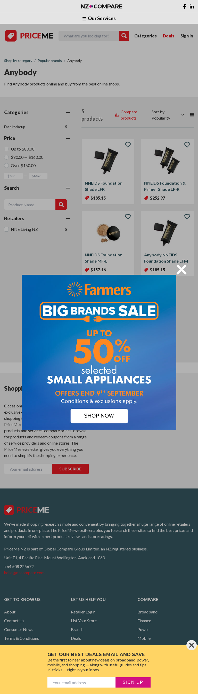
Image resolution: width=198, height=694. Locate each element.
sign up (133, 682)
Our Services (101, 18)
